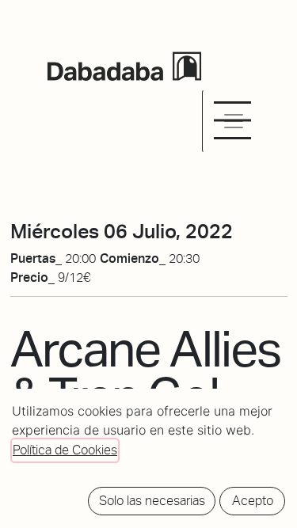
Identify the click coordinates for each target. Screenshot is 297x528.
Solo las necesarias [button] (152, 500)
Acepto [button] (252, 500)
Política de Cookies (65, 450)
